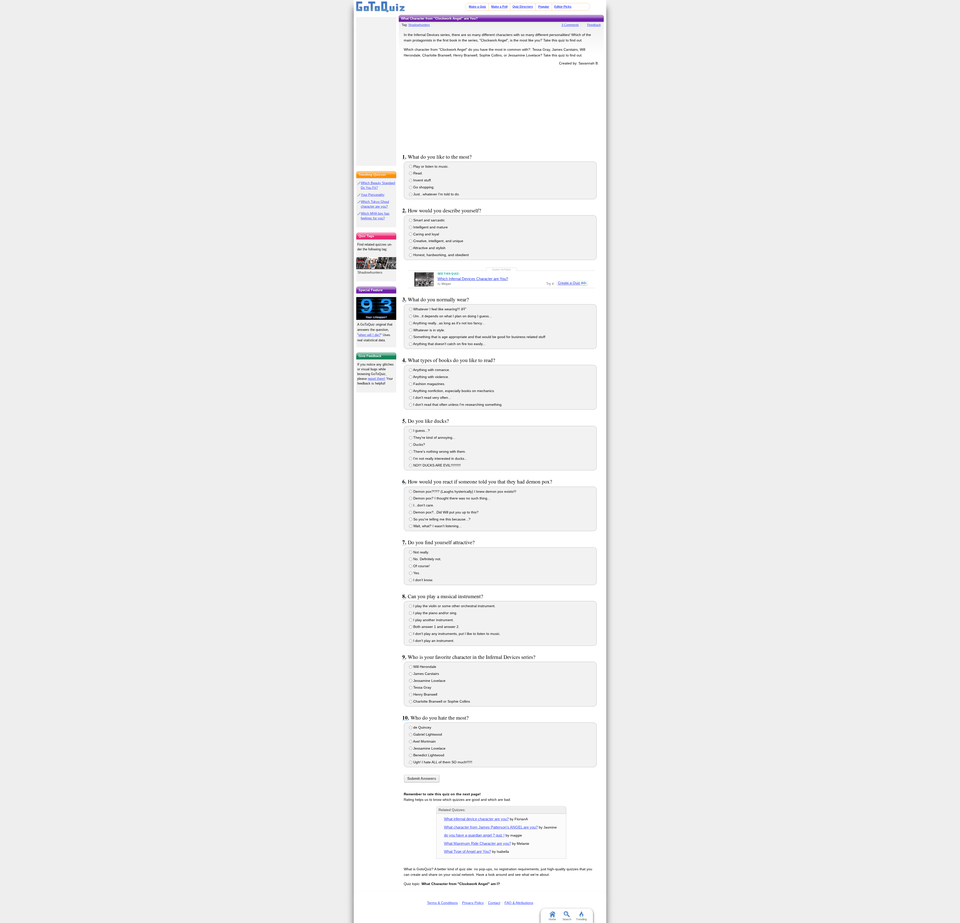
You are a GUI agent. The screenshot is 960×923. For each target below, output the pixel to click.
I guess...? (421, 431)
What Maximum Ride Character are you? (477, 843)
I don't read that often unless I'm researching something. (457, 405)
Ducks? (418, 445)
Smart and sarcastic (428, 220)
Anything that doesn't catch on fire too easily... (449, 344)
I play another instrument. (433, 620)
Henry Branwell (424, 694)
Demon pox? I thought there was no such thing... (451, 498)
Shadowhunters (419, 25)
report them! (376, 379)
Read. (417, 173)
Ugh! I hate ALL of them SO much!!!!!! (442, 762)
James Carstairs (425, 674)
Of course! (421, 566)
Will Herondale (424, 667)
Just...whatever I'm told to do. (436, 194)
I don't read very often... (431, 398)
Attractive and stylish (429, 248)
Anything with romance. (431, 370)
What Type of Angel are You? (467, 851)
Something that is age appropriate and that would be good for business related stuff (478, 337)
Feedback (594, 25)
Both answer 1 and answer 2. (436, 627)
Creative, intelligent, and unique (437, 241)
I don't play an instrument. (433, 641)
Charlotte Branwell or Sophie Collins (441, 701)
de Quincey (421, 727)
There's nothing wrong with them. (439, 452)
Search (566, 919)
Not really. (420, 552)
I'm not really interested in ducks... (439, 459)
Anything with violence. (430, 377)
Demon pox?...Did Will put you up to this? (445, 512)
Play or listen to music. (430, 166)
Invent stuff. (422, 180)
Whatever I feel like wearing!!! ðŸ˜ (439, 309)
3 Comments (570, 25)
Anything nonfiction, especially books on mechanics (453, 391)
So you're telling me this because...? (441, 519)
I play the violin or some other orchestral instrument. (454, 606)
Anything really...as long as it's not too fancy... (448, 323)
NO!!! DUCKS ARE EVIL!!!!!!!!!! (436, 465)
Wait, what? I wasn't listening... (437, 526)
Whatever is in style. (428, 330)
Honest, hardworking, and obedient (440, 255)
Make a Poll (499, 6)
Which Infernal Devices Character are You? (473, 279)
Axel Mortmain (424, 741)
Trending (581, 919)
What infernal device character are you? (476, 819)
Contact (494, 903)
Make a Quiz (477, 6)
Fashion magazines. (428, 384)
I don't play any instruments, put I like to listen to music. (456, 634)
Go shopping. (423, 187)
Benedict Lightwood (428, 755)
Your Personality (372, 195)
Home (552, 919)
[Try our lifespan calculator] (376, 308)
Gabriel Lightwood (427, 734)
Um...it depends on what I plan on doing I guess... (452, 316)
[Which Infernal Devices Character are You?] (424, 279)
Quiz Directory (522, 6)
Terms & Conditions (442, 903)
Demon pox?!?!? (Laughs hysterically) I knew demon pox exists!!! (464, 491)
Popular (543, 6)
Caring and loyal (425, 234)
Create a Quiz (569, 283)
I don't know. (422, 580)
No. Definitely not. (426, 559)
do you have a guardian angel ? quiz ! (474, 835)
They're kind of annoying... (433, 438)
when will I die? (369, 335)
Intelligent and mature (430, 227)
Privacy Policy (473, 903)
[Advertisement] (501, 108)
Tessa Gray (421, 687)
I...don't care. (423, 505)
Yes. (416, 573)
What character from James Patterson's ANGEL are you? (491, 827)
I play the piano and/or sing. (434, 613)
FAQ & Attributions (518, 903)
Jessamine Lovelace (429, 681)
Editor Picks (563, 6)
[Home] (380, 6)
